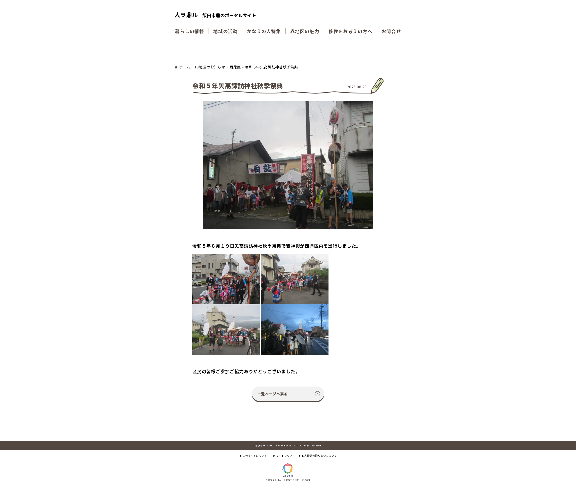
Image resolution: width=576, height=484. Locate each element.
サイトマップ (282, 455)
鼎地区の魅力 (305, 31)
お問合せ (391, 31)
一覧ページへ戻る (272, 393)
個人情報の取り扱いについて (318, 455)
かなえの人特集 (264, 31)
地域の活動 (225, 31)
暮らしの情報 (189, 31)
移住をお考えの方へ (350, 31)
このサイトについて (253, 455)
